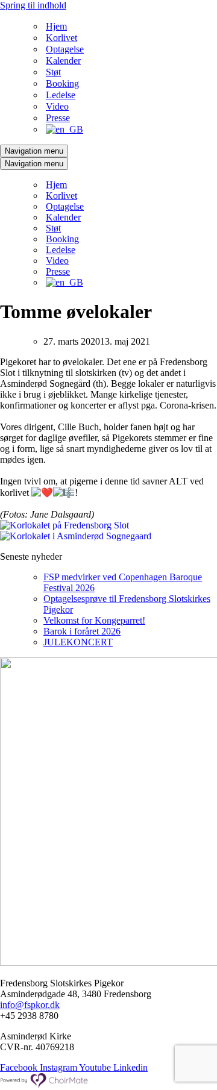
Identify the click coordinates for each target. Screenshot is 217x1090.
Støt (53, 72)
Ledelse (60, 95)
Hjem (56, 26)
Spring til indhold (33, 5)
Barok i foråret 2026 (82, 631)
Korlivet (61, 38)
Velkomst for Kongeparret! (94, 620)
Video (57, 106)
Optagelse (65, 49)
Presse (58, 118)
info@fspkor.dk (30, 1005)
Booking (62, 83)
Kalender (63, 60)
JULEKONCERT (78, 642)
